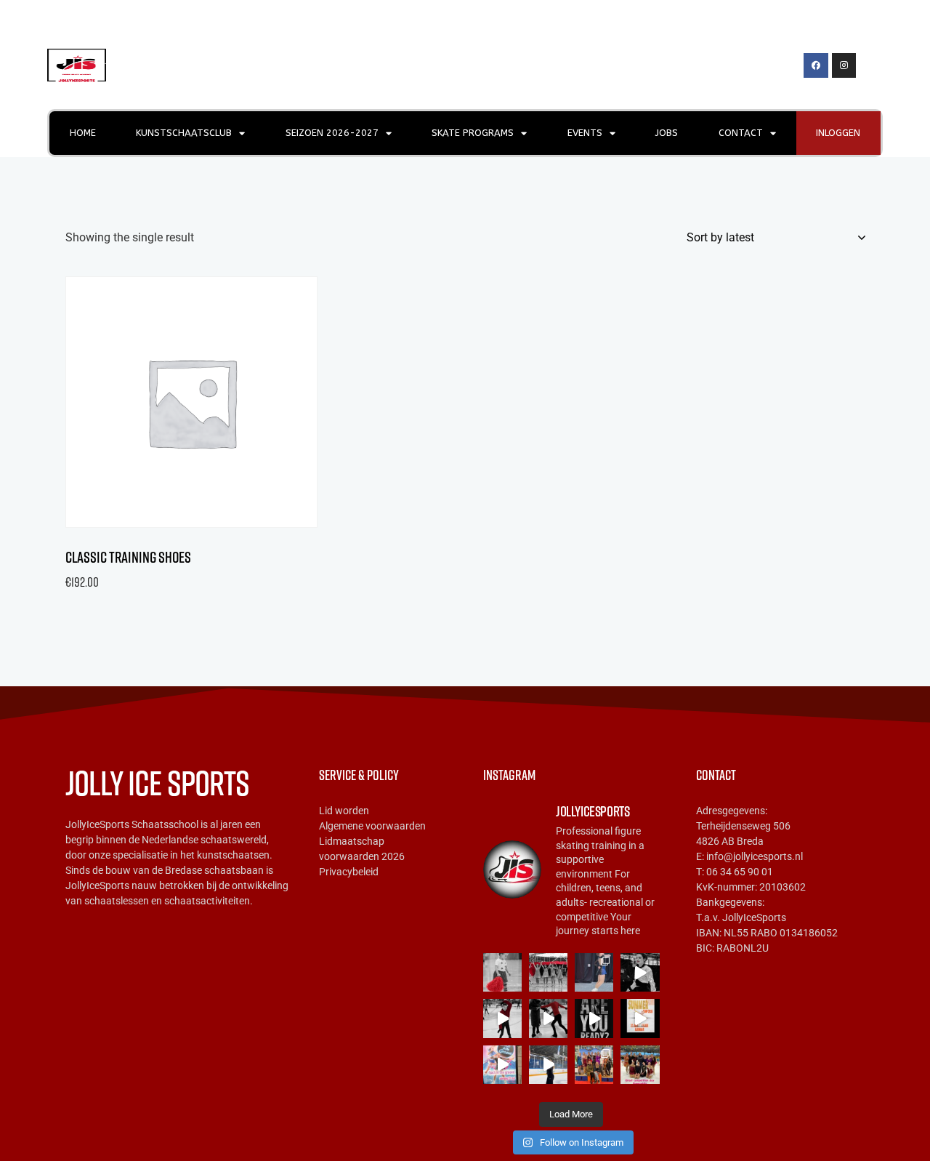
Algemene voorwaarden (372, 826)
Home (83, 132)
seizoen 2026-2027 (332, 132)
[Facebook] (816, 65)
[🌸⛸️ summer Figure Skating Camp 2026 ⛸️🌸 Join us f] (594, 1018)
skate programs (473, 132)
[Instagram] (844, 65)
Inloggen (838, 132)
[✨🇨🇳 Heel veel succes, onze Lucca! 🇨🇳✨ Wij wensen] (594, 972)
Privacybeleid (349, 871)
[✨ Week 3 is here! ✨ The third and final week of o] (639, 972)
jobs (666, 132)
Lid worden (344, 810)
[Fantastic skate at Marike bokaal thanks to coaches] (639, 1064)
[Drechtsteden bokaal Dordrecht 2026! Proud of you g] (594, 1064)
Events (584, 132)
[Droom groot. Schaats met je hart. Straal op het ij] (639, 1018)
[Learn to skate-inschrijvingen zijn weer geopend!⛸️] (548, 972)
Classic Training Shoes (128, 557)
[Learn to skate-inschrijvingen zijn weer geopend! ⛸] (502, 972)
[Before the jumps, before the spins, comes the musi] (502, 1018)
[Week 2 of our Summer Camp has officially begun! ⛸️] (548, 1018)
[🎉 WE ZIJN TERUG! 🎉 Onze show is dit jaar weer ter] (502, 1064)
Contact (741, 132)
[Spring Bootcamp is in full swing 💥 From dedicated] (548, 1064)
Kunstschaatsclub (184, 132)
